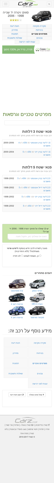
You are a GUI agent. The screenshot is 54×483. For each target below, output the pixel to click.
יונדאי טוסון (37, 290)
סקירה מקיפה (39, 25)
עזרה (47, 429)
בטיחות (39, 29)
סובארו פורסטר (37, 317)
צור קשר (9, 424)
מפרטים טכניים (39, 33)
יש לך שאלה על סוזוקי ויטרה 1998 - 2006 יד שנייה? (29, 230)
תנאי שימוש (33, 429)
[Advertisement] (27, 83)
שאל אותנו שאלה (36, 394)
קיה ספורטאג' (17, 290)
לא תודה (17, 255)
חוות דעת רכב (27, 3)
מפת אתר (24, 433)
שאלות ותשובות (14, 37)
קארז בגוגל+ (25, 424)
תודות (41, 429)
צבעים (39, 37)
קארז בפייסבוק (41, 424)
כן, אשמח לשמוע (31, 255)
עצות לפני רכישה (27, 41)
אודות (16, 424)
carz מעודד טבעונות (18, 429)
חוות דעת (14, 25)
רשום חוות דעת (16, 394)
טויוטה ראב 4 (17, 303)
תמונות (14, 33)
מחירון (15, 29)
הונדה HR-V (37, 303)
